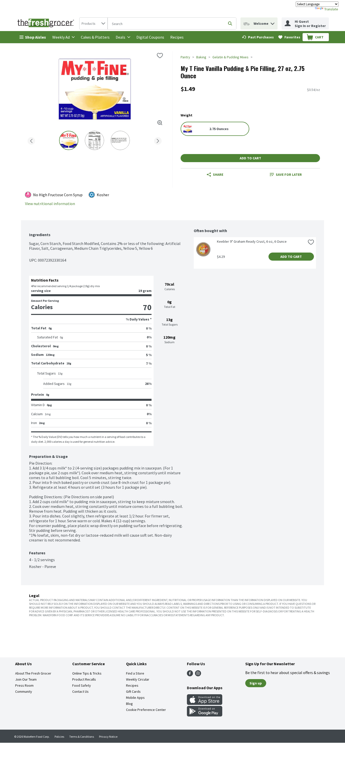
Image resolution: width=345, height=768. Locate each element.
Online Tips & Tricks (87, 673)
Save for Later (289, 174)
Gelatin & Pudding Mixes (230, 57)
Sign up (256, 683)
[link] (258, 37)
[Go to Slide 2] (94, 140)
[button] (272, 22)
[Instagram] (198, 674)
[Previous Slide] (31, 140)
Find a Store (135, 673)
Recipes (177, 37)
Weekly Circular (137, 679)
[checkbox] (160, 56)
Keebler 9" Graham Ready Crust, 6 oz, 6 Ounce (252, 241)
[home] (46, 23)
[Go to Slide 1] (68, 140)
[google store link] (204, 714)
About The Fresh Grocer (33, 673)
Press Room (24, 685)
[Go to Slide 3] (120, 140)
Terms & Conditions (81, 736)
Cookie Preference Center (146, 709)
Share (218, 174)
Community (23, 691)
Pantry (185, 57)
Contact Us (80, 691)
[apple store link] (204, 703)
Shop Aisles (35, 37)
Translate (331, 9)
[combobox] (93, 23)
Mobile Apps (135, 697)
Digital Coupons (150, 37)
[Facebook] (190, 674)
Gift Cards (133, 691)
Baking (201, 57)
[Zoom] (160, 123)
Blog (129, 703)
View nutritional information (50, 203)
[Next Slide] (158, 140)
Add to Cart (250, 158)
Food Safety (81, 685)
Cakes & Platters (95, 37)
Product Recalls (84, 679)
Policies (59, 736)
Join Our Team (26, 679)
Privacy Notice (108, 736)
